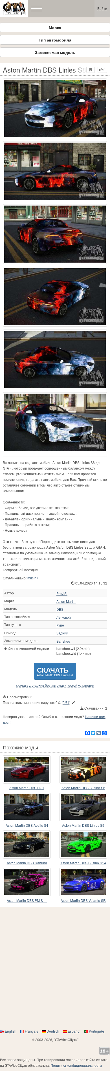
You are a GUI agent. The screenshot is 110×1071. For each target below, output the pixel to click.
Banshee (63, 641)
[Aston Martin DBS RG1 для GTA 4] (27, 769)
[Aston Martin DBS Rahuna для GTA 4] (27, 844)
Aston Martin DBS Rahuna (27, 862)
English (10, 1031)
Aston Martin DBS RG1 (26, 787)
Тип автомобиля (55, 40)
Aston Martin (66, 601)
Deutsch (53, 1031)
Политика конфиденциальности (76, 1065)
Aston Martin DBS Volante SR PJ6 (83, 900)
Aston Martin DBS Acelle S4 (27, 825)
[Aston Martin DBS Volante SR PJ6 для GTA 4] (83, 882)
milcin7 (32, 577)
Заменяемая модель (55, 52)
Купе (60, 625)
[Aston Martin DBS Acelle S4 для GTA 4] (27, 807)
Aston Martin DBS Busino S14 (83, 862)
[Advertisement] (55, 968)
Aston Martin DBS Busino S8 (83, 787)
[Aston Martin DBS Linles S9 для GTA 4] (83, 807)
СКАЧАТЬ (55, 671)
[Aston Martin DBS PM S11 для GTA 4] (27, 882)
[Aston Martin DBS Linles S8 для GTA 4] (55, 108)
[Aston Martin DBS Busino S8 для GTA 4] (83, 769)
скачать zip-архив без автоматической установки (55, 685)
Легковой (63, 617)
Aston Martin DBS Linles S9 (83, 825)
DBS (59, 609)
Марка (55, 27)
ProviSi (61, 593)
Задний (62, 633)
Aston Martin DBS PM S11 (27, 900)
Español (74, 1031)
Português (97, 1031)
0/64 (66, 702)
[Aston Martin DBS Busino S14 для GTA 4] (83, 844)
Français (31, 1031)
